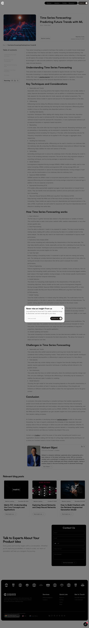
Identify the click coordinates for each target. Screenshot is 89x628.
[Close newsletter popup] (62, 308)
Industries (56, 3)
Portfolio (64, 3)
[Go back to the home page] (2, 3)
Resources (71, 3)
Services (49, 3)
